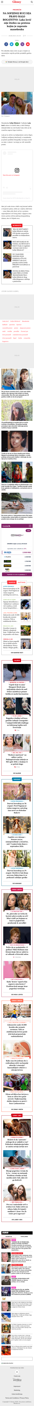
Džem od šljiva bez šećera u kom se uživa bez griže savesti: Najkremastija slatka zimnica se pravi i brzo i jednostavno (17, 1099)
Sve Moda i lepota (17, 994)
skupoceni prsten (25, 328)
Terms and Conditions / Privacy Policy (17, 1398)
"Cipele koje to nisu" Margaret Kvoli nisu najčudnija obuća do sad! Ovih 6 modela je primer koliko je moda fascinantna (17, 689)
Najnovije (9, 1236)
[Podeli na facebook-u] (6, 44)
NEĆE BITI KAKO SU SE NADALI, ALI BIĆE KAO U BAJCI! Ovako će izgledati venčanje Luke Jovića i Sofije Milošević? (21, 246)
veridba (9, 331)
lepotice (18, 325)
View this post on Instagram (11, 175)
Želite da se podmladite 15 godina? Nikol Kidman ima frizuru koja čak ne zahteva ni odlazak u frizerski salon (17, 950)
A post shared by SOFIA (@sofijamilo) (13, 198)
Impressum (17, 1386)
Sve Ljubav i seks (17, 1219)
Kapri (14, 338)
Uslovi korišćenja (17, 1394)
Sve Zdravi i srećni (17, 1109)
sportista (12, 325)
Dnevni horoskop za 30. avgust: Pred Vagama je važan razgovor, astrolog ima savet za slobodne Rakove (11, 592)
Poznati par (24, 331)
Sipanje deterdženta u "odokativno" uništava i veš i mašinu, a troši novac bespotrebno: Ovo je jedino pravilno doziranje (11, 605)
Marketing (17, 1390)
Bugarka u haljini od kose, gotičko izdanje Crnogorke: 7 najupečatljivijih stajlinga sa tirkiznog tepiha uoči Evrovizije (17, 723)
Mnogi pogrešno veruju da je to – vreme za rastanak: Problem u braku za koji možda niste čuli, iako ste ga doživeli (17, 1175)
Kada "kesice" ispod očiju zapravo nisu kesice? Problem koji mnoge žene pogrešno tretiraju (17, 985)
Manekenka (25, 321)
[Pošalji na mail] (28, 44)
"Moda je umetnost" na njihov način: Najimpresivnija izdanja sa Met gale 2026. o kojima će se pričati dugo (17, 759)
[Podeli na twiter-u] (12, 44)
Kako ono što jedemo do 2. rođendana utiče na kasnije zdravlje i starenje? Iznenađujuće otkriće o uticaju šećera (17, 1065)
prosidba (16, 331)
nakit (3, 331)
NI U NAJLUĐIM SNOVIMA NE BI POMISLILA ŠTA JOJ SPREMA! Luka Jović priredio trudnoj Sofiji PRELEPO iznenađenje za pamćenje (21, 260)
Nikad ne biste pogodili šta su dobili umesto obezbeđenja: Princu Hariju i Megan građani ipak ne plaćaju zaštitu (11, 644)
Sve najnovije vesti (17, 652)
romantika (27, 338)
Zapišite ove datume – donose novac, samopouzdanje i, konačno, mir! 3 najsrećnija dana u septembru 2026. (17, 841)
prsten (16, 328)
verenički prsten (7, 328)
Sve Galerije (17, 773)
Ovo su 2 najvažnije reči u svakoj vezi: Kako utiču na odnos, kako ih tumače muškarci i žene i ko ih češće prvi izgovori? (17, 1209)
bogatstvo (5, 341)
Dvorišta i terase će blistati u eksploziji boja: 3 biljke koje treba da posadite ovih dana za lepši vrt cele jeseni (11, 631)
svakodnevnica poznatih (20, 335)
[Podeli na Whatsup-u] (17, 44)
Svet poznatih (6, 335)
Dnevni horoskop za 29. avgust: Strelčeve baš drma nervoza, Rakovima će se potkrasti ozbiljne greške (17, 874)
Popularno (24, 1236)
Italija (20, 338)
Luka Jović (5, 321)
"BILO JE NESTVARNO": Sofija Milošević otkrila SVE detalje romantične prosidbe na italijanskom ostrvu (21, 233)
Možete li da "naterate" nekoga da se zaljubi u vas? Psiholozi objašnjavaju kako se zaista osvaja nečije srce (17, 1143)
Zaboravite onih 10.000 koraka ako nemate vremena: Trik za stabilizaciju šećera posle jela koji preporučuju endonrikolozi (11, 618)
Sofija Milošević (15, 321)
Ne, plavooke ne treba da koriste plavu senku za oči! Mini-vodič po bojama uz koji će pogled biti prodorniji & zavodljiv (17, 918)
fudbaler (4, 325)
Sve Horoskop (17, 883)
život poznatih (6, 338)
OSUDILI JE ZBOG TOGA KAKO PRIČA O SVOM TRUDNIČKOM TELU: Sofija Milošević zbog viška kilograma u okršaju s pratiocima (21, 276)
